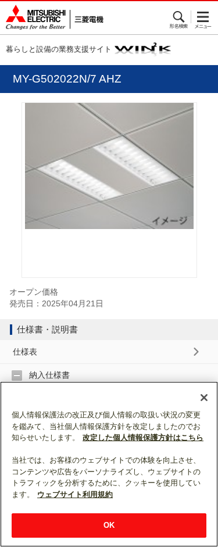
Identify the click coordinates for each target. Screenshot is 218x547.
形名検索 (179, 17)
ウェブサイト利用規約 (75, 494)
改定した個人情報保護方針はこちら (143, 437)
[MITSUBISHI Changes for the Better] (51, 17)
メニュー (203, 17)
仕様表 (25, 351)
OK (109, 525)
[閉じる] (204, 397)
